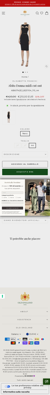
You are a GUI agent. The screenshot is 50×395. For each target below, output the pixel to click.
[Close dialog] (48, 180)
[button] (46, 381)
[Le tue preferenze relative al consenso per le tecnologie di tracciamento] (2, 296)
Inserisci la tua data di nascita (12, 200)
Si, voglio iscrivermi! (12, 208)
